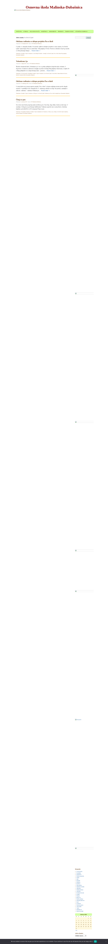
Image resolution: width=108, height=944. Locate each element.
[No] (106, 941)
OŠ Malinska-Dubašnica (37, 43)
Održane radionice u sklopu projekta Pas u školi (34, 81)
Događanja (30, 73)
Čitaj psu (35, 93)
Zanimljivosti (40, 111)
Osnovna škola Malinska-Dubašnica (54, 7)
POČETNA (19, 31)
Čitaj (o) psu (20, 99)
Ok (95, 941)
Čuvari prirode (24, 73)
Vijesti (26, 53)
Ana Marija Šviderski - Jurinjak (40, 53)
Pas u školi (56, 53)
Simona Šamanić (19, 113)
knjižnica (66, 111)
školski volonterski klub (21, 75)
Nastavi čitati (36, 50)
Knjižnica (28, 111)
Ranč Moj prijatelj (62, 53)
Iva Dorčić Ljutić (50, 53)
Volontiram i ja (22, 61)
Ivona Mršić (54, 73)
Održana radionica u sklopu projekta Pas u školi (34, 41)
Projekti (23, 53)
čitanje (55, 111)
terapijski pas (57, 93)
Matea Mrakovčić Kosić (62, 73)
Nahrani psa (47, 93)
